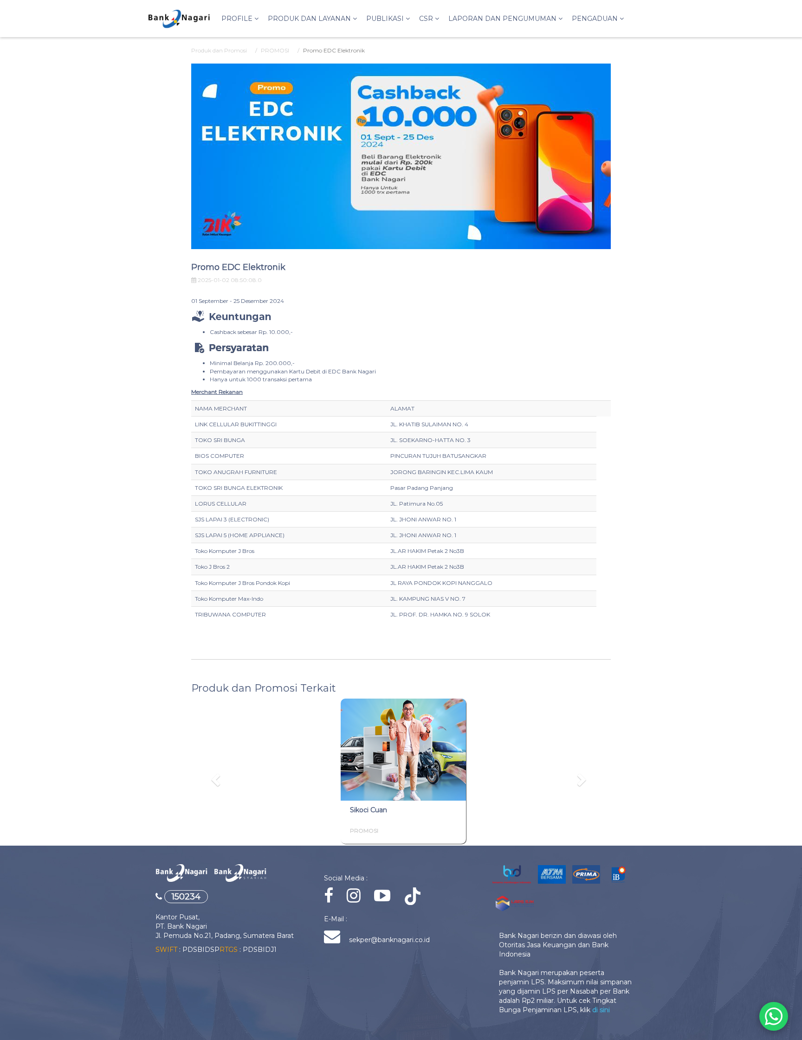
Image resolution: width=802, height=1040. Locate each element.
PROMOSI (275, 50)
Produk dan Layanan (310, 18)
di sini (601, 1010)
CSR (427, 18)
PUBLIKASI (386, 18)
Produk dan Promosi (219, 50)
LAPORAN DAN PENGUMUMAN (503, 18)
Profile (237, 18)
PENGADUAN (596, 18)
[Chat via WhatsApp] (773, 1016)
